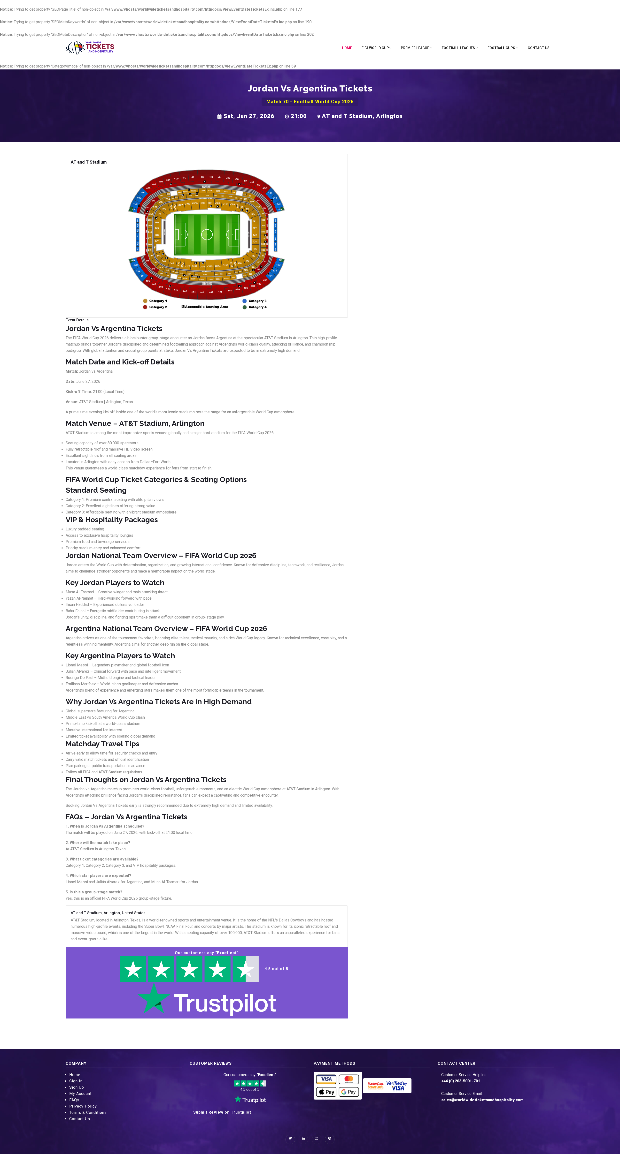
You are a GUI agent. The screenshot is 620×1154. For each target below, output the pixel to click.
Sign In (76, 1081)
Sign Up (76, 1087)
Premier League (415, 48)
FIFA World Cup (375, 48)
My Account (80, 1093)
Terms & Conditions (88, 1112)
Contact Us (539, 48)
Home (347, 48)
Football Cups (502, 48)
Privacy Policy (83, 1106)
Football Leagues (459, 48)
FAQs (74, 1100)
